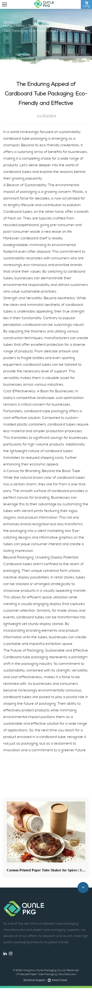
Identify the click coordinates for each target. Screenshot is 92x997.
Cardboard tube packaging (25, 657)
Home (8, 26)
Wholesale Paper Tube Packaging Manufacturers (46, 974)
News (20, 26)
